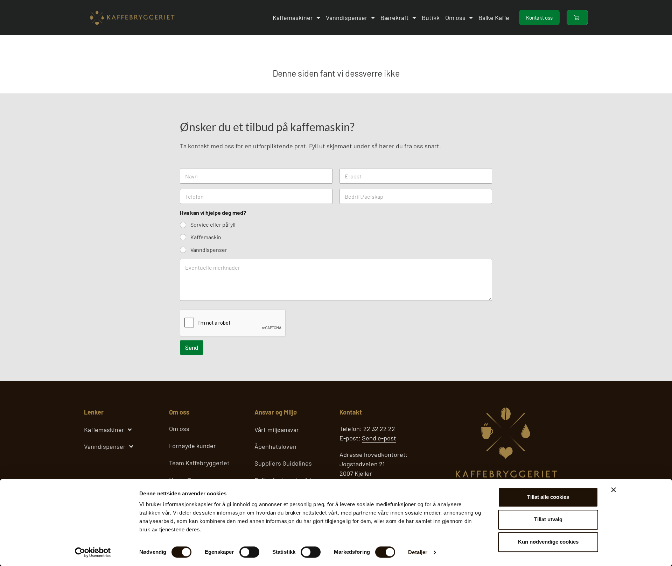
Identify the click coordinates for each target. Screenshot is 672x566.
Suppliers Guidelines (283, 463)
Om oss (455, 17)
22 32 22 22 (379, 428)
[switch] (249, 552)
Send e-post (379, 438)
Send (191, 347)
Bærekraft (394, 17)
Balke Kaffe (493, 17)
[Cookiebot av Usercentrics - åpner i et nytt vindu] (93, 552)
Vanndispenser (347, 17)
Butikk (431, 17)
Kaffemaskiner (293, 17)
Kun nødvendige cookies (548, 542)
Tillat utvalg (548, 519)
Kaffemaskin (205, 237)
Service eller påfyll (213, 224)
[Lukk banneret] (613, 489)
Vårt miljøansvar (276, 429)
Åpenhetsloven (275, 446)
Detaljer (417, 552)
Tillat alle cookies (548, 497)
